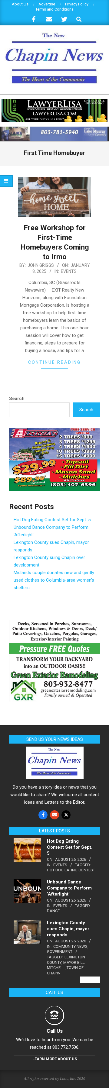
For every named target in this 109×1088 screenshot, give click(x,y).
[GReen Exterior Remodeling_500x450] (54, 624)
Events (69, 271)
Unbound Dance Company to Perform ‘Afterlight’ (69, 888)
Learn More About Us (54, 1059)
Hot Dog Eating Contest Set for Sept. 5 (52, 519)
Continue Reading (54, 362)
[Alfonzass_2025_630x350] (54, 431)
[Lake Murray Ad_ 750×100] (54, 129)
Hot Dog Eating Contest (71, 870)
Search (17, 398)
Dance (53, 911)
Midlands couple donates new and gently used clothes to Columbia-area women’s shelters (54, 580)
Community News (70, 946)
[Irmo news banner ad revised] (54, 101)
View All (89, 979)
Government (59, 951)
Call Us (55, 1031)
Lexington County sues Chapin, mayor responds (68, 929)
